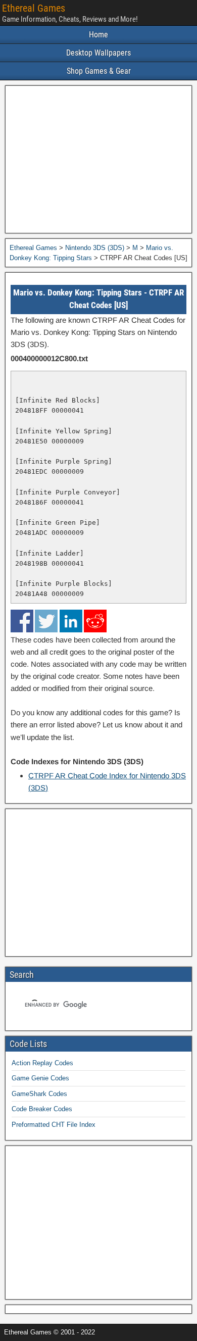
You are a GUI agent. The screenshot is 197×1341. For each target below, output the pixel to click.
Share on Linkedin (71, 621)
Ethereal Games (33, 8)
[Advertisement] (98, 159)
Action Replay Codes (42, 1063)
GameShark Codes (39, 1094)
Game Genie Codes (40, 1078)
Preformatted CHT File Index (53, 1124)
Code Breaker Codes (42, 1109)
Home (98, 34)
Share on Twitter (46, 621)
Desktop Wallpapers (98, 53)
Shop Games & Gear (99, 71)
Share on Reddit (95, 621)
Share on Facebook (22, 621)
